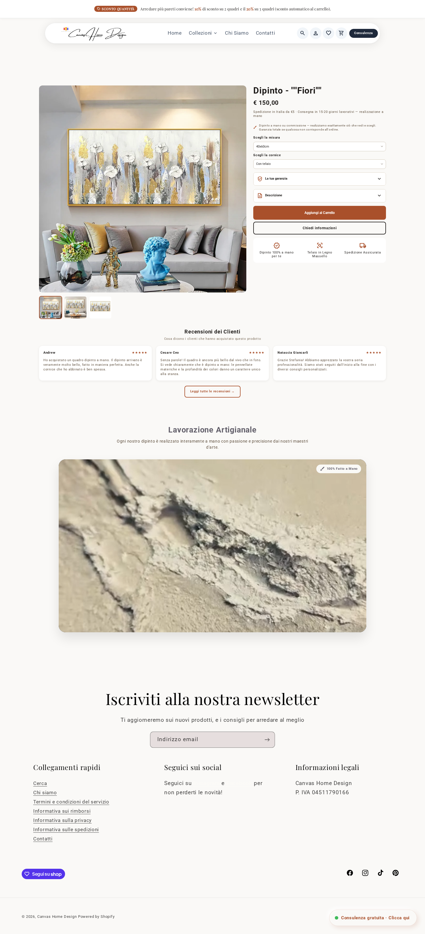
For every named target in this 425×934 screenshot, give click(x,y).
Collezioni (203, 33)
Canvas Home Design (57, 916)
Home (175, 33)
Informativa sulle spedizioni (66, 829)
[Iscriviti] (267, 740)
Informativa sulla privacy (62, 820)
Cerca (40, 783)
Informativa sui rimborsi (61, 811)
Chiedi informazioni (320, 228)
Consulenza (363, 33)
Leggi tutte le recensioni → (212, 391)
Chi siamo (45, 792)
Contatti (265, 33)
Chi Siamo (237, 33)
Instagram (207, 783)
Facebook (240, 783)
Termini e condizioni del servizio (71, 802)
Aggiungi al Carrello (319, 213)
